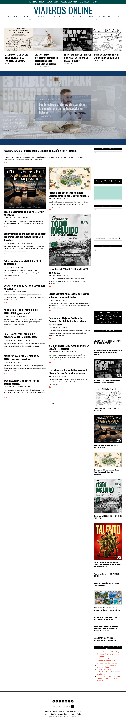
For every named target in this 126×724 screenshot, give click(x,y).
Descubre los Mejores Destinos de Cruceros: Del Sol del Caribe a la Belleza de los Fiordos (68, 321)
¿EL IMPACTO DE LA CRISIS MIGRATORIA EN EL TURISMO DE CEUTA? (18, 58)
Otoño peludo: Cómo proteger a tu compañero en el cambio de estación (109, 678)
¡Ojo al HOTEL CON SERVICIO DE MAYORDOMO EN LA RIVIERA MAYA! (21, 335)
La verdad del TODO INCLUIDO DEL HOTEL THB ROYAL (69, 271)
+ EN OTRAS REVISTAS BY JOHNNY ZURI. (108, 647)
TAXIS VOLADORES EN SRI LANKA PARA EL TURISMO (106, 56)
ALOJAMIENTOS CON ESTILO (69, 2)
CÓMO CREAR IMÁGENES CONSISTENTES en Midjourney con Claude (108, 672)
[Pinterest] (110, 11)
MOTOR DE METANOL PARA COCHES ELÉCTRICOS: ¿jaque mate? (21, 311)
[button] (120, 238)
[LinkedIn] (112, 11)
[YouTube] (115, 11)
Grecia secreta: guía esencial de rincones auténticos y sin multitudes (69, 295)
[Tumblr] (118, 11)
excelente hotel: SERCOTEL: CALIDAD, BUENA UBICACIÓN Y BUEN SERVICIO (40, 151)
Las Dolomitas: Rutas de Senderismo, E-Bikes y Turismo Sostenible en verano (68, 371)
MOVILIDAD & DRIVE (52, 2)
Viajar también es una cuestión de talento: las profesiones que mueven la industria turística (25, 237)
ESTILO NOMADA (84, 2)
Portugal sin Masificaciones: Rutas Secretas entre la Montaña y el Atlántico (69, 194)
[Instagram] (107, 11)
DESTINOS (94, 2)
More (5, 162)
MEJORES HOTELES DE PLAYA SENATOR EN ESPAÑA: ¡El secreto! (69, 347)
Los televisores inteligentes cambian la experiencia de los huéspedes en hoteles (46, 59)
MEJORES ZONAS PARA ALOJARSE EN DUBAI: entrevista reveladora (21, 357)
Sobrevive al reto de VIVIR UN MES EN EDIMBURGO (22, 262)
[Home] (120, 11)
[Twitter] (104, 11)
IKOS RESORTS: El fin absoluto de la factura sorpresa (21, 382)
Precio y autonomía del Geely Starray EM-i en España (24, 213)
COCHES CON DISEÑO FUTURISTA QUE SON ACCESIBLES (24, 287)
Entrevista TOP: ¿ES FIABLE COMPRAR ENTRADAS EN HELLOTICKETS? (77, 58)
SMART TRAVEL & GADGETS (36, 2)
